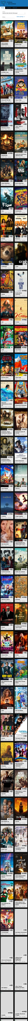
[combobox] (14, 13)
